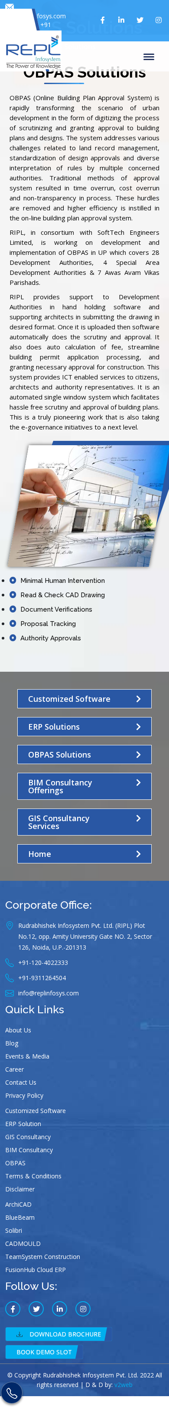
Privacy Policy (24, 1095)
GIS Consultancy (28, 1137)
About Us (18, 1030)
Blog (11, 1043)
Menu (150, 56)
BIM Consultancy (29, 1150)
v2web (123, 1384)
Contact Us (20, 1082)
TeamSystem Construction (42, 1256)
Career (14, 1069)
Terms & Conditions (33, 1176)
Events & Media (27, 1056)
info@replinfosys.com (35, 16)
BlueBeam (20, 1217)
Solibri (13, 1230)
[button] (84, 698)
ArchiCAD (18, 1204)
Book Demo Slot (44, 1352)
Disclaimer (20, 1189)
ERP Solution (23, 1124)
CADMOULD (23, 1243)
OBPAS (15, 1163)
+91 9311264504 (33, 28)
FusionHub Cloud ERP (35, 1269)
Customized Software (35, 1110)
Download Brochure (65, 1334)
